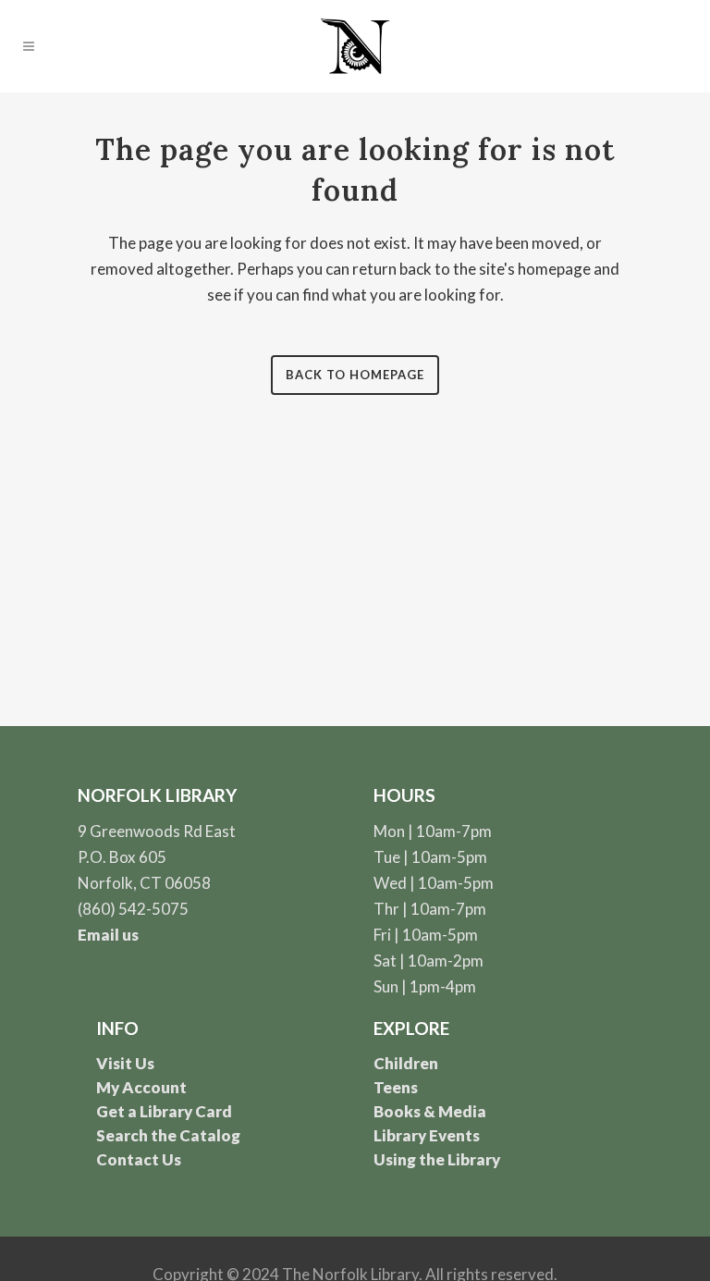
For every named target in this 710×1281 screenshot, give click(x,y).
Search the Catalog (168, 1135)
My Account (141, 1087)
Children (405, 1063)
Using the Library (436, 1159)
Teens (395, 1087)
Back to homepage (355, 374)
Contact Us (138, 1159)
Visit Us (125, 1063)
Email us (108, 934)
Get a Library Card (164, 1111)
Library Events (426, 1135)
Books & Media (429, 1111)
